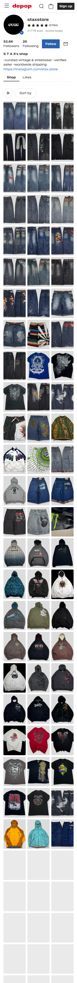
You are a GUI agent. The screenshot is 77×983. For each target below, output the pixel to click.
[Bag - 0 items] (51, 6)
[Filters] (8, 93)
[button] (42, 25)
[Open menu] (6, 6)
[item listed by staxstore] (14, 116)
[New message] (65, 43)
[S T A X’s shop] (13, 25)
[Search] (41, 6)
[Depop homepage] (22, 6)
